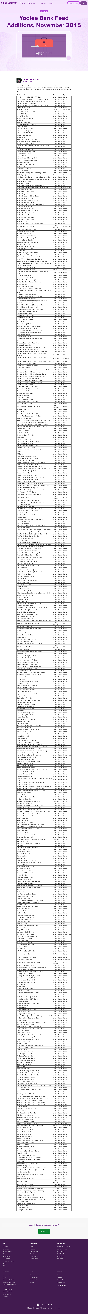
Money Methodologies (9, 1284)
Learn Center (6, 1275)
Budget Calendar (62, 1249)
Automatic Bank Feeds (63, 1246)
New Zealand (34, 1256)
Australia (32, 1249)
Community (43, 3)
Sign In (5, 1263)
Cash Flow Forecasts (63, 1254)
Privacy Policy (34, 1277)
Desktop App (7, 1258)
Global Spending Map (9, 1282)
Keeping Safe (7, 1294)
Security (32, 1282)
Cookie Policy (34, 1279)
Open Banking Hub (8, 1279)
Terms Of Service (35, 1275)
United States (34, 1258)
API (4, 1266)
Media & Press (61, 1282)
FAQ (4, 1254)
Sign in (84, 3)
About (51, 3)
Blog (4, 1277)
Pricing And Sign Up (8, 1261)
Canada (32, 1254)
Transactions (60, 1256)
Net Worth (60, 1258)
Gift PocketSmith (7, 1291)
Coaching (5, 1296)
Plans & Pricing (73, 3)
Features (22, 3)
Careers (59, 1277)
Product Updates (8, 1251)
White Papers (7, 1287)
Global (32, 1246)
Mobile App (6, 1256)
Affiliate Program (7, 1289)
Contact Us (60, 1279)
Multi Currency (61, 1251)
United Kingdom (34, 1251)
